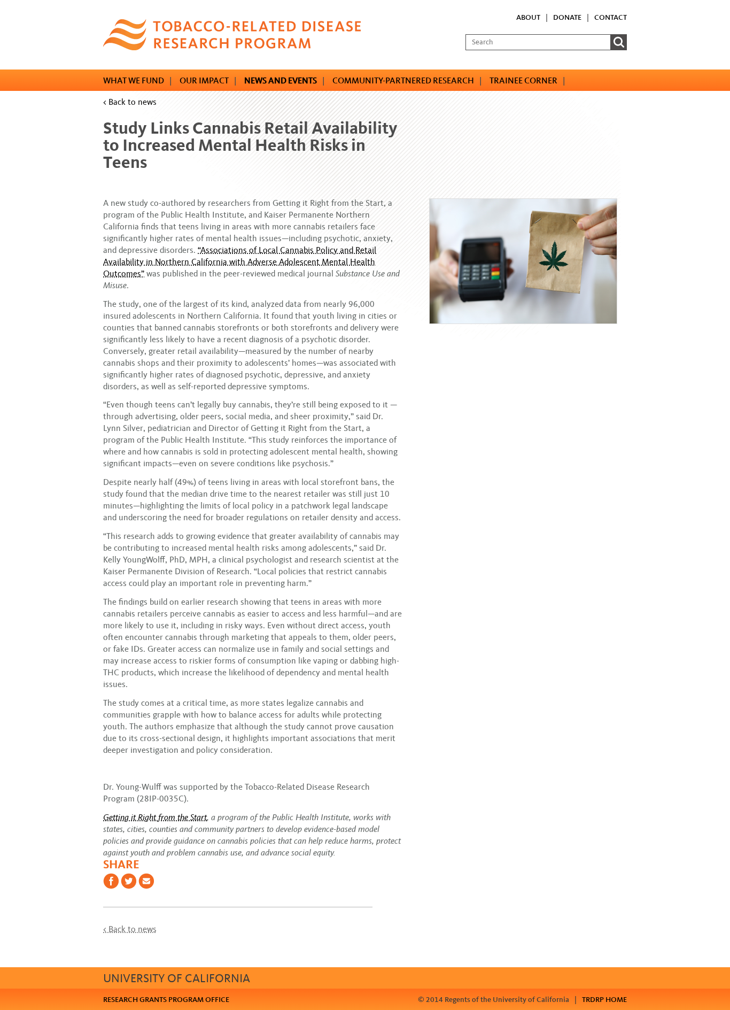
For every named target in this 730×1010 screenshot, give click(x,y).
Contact (610, 17)
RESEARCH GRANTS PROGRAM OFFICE (166, 999)
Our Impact (204, 80)
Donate (567, 17)
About (528, 17)
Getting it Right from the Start (155, 817)
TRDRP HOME (604, 999)
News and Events (280, 80)
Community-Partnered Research (403, 80)
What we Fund (133, 80)
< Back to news (130, 102)
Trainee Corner (523, 80)
